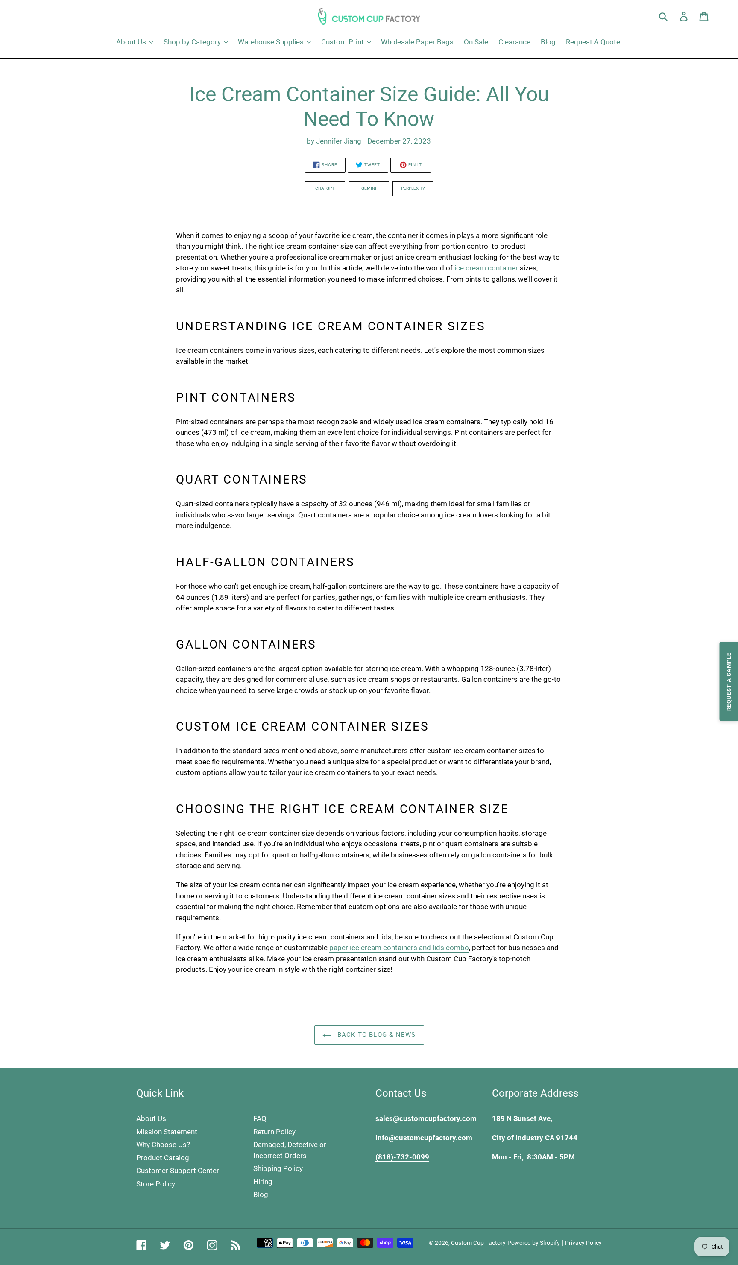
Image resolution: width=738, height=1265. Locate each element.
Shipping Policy (278, 1168)
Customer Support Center (177, 1170)
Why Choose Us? (163, 1144)
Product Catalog (162, 1157)
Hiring (262, 1181)
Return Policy (274, 1131)
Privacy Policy (583, 1242)
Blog (260, 1194)
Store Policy (155, 1184)
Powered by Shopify (533, 1242)
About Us (151, 1118)
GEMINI (368, 188)
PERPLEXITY (413, 188)
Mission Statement (166, 1131)
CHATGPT (324, 188)
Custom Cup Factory (478, 1242)
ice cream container (486, 268)
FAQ (259, 1118)
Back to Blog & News (375, 1035)
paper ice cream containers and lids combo (399, 947)
